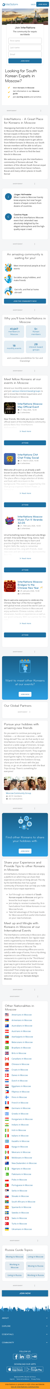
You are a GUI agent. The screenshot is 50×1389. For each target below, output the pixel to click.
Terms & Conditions (23, 1379)
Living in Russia (14, 1275)
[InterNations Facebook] (15, 1356)
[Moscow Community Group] (26, 789)
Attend (25, 443)
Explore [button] (6, 1326)
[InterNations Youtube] (34, 1356)
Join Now (42, 4)
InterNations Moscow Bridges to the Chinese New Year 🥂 (30, 585)
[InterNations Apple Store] (16, 1369)
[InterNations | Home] (9, 5)
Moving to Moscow (14, 1256)
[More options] (40, 110)
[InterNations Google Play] (34, 1369)
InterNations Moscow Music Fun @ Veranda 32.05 (30, 520)
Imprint (12, 1379)
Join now (25, 61)
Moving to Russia (35, 1266)
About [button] (5, 1318)
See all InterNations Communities (25, 1387)
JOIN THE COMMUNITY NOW (25, 301)
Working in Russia (35, 1275)
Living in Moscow (35, 1256)
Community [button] (8, 1342)
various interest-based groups (26, 391)
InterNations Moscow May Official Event (30, 405)
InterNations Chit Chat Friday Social (28, 456)
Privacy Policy (35, 1379)
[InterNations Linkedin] (22, 1356)
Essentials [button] (7, 1334)
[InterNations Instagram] (28, 1356)
